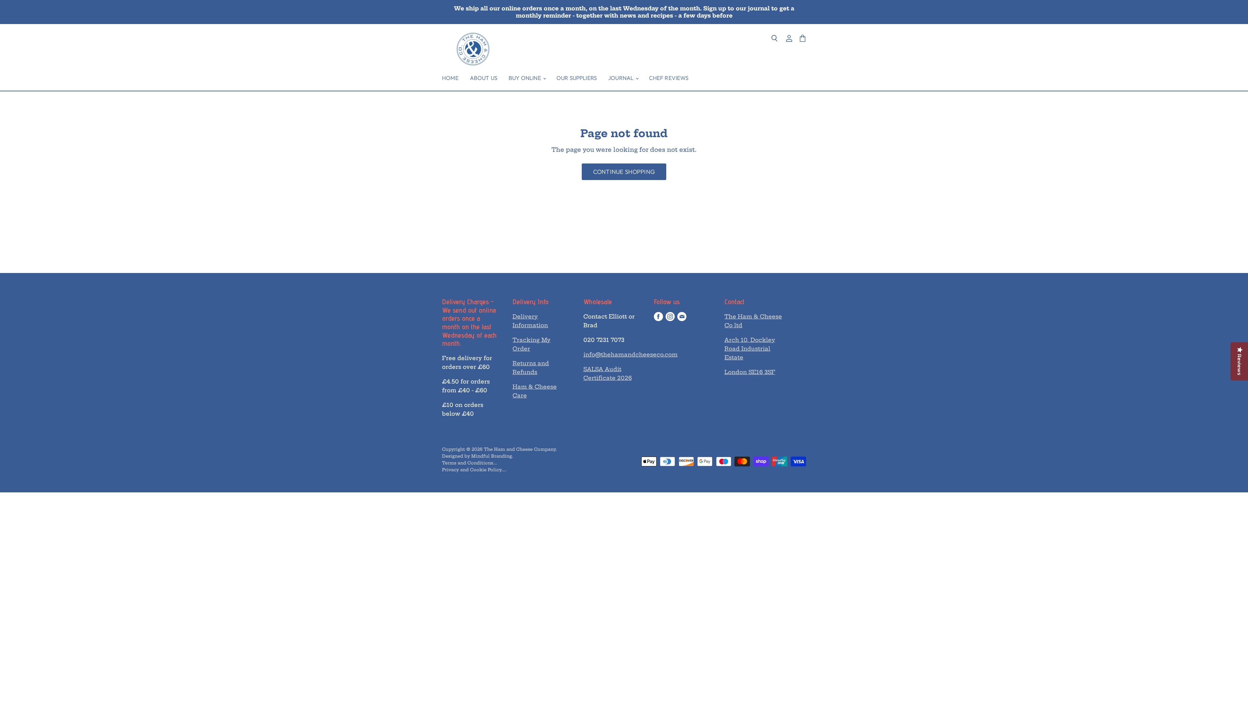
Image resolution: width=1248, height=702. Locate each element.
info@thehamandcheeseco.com (630, 354)
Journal (621, 77)
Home (450, 77)
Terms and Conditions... (469, 462)
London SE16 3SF (749, 372)
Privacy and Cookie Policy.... (474, 469)
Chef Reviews (669, 77)
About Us (483, 77)
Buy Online (525, 77)
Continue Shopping (624, 172)
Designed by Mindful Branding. (477, 456)
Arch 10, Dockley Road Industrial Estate (749, 348)
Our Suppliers (576, 77)
